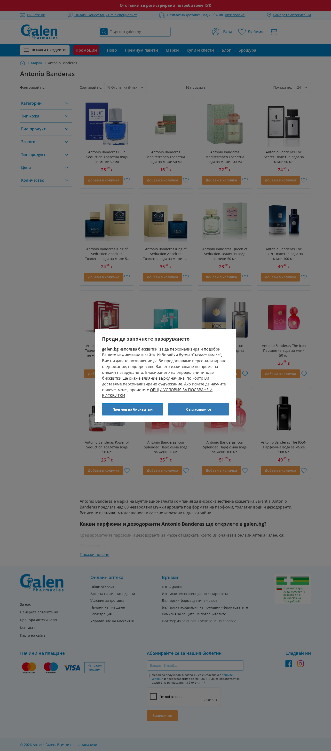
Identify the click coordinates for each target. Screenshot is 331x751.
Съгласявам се (198, 409)
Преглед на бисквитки (132, 409)
